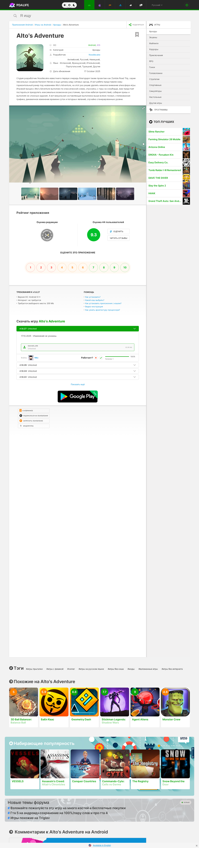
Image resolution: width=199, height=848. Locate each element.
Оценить (118, 231)
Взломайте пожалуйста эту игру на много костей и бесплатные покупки (67, 808)
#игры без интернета (172, 669)
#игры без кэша (116, 669)
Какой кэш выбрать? (94, 300)
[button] (143, 108)
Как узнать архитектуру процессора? (102, 310)
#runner (71, 669)
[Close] (196, 845)
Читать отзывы (118, 238)
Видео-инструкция (94, 306)
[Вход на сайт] (187, 5)
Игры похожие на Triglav (29, 818)
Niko (36, 358)
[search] (94, 15)
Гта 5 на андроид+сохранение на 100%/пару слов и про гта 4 (58, 813)
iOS (98, 45)
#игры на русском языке (91, 669)
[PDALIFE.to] (18, 5)
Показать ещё (78, 384)
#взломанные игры (148, 669)
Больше (187, 802)
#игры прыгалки (34, 669)
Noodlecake (94, 54)
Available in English (102, 845)
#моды (131, 669)
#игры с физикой (54, 669)
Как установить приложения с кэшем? (103, 303)
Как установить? (93, 297)
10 (124, 267)
